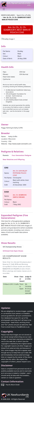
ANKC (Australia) (11, 98)
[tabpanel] (17, 186)
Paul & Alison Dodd (12, 385)
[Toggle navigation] (3, 9)
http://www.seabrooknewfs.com (19, 144)
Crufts (16, 284)
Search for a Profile (24, 15)
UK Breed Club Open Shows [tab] (13, 251)
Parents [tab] (6, 155)
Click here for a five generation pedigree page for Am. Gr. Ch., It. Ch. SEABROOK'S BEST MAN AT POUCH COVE (15, 223)
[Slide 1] (13, 38)
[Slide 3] (20, 38)
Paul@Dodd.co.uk (23, 327)
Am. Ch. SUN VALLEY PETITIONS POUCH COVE (20, 173)
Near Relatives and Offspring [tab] (14, 159)
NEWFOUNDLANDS (8, 15)
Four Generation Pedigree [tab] (21, 155)
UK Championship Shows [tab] (12, 247)
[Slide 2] (17, 38)
